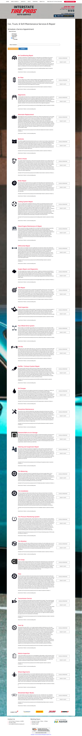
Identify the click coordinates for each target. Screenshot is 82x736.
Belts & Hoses (22, 159)
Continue (23, 48)
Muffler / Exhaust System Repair (29, 366)
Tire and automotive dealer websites (44, 730)
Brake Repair (14, 35)
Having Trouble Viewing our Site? (41, 732)
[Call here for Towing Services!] (64, 15)
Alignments (14, 36)
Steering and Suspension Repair (28, 447)
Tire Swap (21, 560)
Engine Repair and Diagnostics (28, 269)
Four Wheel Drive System (26, 326)
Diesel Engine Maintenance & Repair (30, 226)
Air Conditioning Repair (25, 55)
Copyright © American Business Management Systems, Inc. (41, 734)
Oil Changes (22, 388)
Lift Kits (20, 346)
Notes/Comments (13, 44)
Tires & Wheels (14, 1)
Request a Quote (63, 62)
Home (7, 1)
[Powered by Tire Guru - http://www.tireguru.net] (34, 729)
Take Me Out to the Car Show (54, 1)
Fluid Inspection (23, 307)
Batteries (21, 139)
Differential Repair (24, 246)
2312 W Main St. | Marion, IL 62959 (67, 8)
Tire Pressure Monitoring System (28, 517)
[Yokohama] (24, 711)
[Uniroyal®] (12, 711)
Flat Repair (21, 287)
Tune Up (20, 625)
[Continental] (54, 711)
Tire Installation (23, 491)
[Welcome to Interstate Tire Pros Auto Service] (24, 10)
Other (14, 39)
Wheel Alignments (24, 672)
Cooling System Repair (25, 201)
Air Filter (21, 77)
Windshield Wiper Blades (26, 693)
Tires (19, 574)
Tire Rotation (22, 541)
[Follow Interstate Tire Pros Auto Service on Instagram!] (71, 10)
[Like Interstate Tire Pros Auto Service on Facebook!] (69, 10)
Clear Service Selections (13, 48)
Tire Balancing (22, 471)
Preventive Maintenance (26, 409)
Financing (35, 1)
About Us (42, 1)
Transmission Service (25, 598)
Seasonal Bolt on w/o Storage (27, 432)
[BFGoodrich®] (41, 711)
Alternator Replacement (26, 114)
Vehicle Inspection (24, 653)
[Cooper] (67, 711)
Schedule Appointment (63, 58)
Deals (29, 1)
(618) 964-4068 (69, 6)
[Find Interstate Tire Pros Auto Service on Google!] (73, 10)
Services (23, 1)
